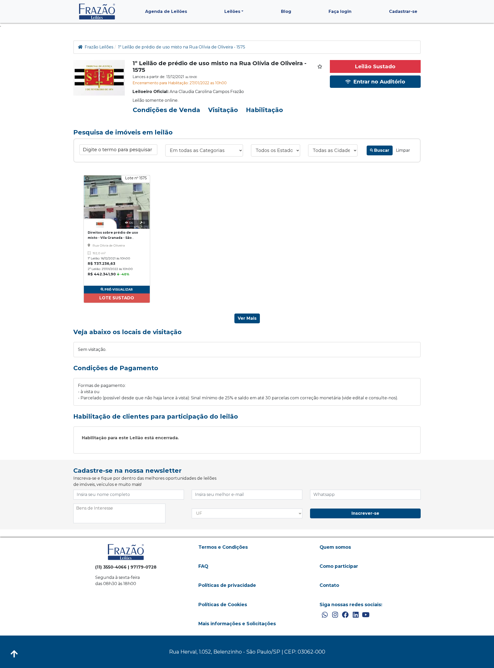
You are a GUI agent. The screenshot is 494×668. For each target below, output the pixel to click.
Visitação (223, 110)
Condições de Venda (166, 110)
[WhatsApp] (325, 615)
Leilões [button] (232, 11)
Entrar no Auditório (378, 82)
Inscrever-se (365, 513)
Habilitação (264, 110)
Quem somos (335, 547)
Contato (329, 585)
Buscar (381, 150)
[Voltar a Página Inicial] (97, 11)
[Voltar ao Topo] (14, 654)
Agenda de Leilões (166, 11)
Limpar (403, 150)
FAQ (203, 566)
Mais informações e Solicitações (237, 623)
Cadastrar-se (403, 11)
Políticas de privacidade (227, 585)
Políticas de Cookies (222, 604)
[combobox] (119, 513)
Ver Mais (247, 318)
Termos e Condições (223, 547)
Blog (286, 11)
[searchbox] (119, 508)
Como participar (339, 566)
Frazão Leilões (99, 47)
